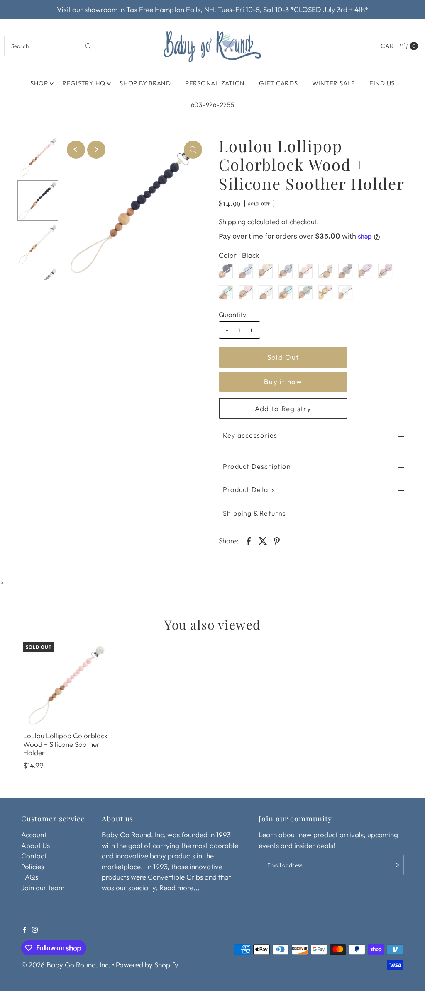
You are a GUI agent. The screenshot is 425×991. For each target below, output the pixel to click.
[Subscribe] (393, 865)
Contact (33, 855)
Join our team (42, 887)
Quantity (233, 314)
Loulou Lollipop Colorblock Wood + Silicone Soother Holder (65, 744)
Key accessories (250, 435)
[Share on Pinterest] (277, 540)
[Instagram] (35, 930)
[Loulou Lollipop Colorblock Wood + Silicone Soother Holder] (66, 685)
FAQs (29, 876)
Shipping (232, 221)
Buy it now (283, 381)
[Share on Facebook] (248, 540)
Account (33, 834)
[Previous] (76, 150)
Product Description (257, 466)
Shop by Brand (145, 83)
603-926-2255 (212, 105)
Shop (39, 83)
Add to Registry (283, 408)
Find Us (382, 83)
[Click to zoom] (193, 150)
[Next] (96, 150)
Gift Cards (278, 83)
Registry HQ (83, 83)
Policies (32, 866)
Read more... (179, 887)
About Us (35, 845)
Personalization (215, 83)
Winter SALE (333, 83)
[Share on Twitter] (262, 540)
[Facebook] (25, 930)
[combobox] (51, 46)
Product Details (249, 489)
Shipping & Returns (254, 513)
